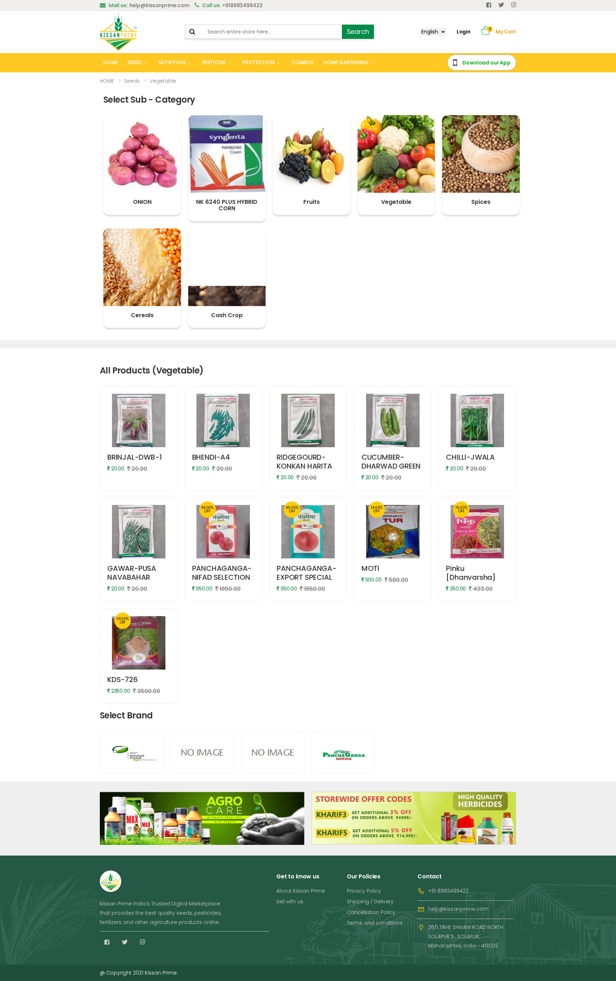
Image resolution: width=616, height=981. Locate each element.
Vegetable (163, 80)
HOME (110, 62)
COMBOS (302, 62)
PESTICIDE (214, 62)
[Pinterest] (513, 5)
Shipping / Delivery (370, 901)
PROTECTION (258, 62)
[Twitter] (501, 5)
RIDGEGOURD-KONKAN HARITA (304, 461)
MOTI (370, 568)
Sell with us (289, 901)
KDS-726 (122, 680)
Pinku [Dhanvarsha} (471, 572)
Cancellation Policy (371, 912)
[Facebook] (488, 5)
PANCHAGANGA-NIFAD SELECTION (222, 572)
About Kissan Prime (300, 890)
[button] (485, 32)
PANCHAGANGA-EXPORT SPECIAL (307, 572)
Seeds (132, 80)
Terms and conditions (375, 922)
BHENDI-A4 (211, 457)
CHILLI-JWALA (470, 457)
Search (358, 31)
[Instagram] (142, 942)
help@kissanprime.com (458, 909)
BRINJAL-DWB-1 (134, 457)
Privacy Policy (364, 890)
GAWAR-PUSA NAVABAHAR (131, 572)
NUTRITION (171, 62)
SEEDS (134, 62)
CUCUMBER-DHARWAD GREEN (391, 461)
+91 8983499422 (448, 890)
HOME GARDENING (346, 62)
